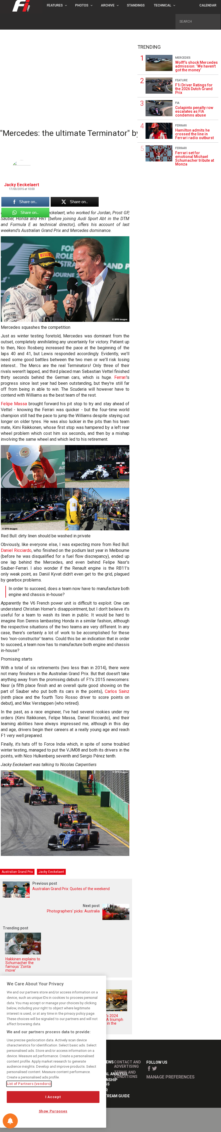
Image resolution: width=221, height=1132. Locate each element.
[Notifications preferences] (10, 1121)
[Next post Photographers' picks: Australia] (66, 918)
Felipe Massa (14, 403)
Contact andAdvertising (127, 1064)
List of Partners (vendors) (29, 1084)
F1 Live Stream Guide (109, 1096)
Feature (181, 80)
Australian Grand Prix (17, 872)
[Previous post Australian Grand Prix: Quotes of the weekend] (66, 896)
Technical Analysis (107, 1074)
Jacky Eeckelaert (51, 872)
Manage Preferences (170, 1077)
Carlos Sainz (117, 691)
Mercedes (183, 57)
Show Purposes (53, 1111)
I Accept (53, 1097)
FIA (177, 103)
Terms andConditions (125, 1074)
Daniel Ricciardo (16, 550)
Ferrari (120, 377)
